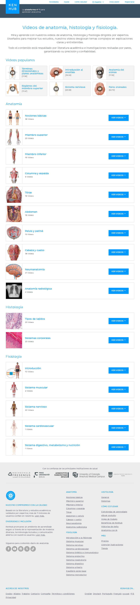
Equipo (9, 594)
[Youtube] (14, 549)
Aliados (17, 594)
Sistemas (105, 501)
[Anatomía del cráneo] (100, 73)
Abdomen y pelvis (75, 516)
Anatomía (71, 492)
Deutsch (97, 594)
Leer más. (39, 516)
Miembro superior (75, 501)
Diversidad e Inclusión (18, 521)
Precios (105, 541)
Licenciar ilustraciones (112, 545)
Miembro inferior (74, 505)
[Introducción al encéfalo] (56, 73)
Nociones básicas (74, 497)
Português (107, 594)
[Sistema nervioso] (56, 89)
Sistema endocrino (75, 556)
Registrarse (129, 2)
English (88, 594)
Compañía (45, 594)
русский (125, 594)
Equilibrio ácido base (76, 571)
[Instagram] (21, 549)
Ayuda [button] (66, 2)
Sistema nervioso (74, 545)
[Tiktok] (33, 549)
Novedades (54, 2)
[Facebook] (8, 549)
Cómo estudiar (81, 2)
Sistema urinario (74, 567)
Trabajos (26, 594)
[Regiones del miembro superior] (13, 89)
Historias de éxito (110, 527)
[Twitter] (27, 549)
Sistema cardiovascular (77, 549)
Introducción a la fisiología (79, 538)
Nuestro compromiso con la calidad (26, 505)
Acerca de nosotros (17, 588)
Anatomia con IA (109, 530)
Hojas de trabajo (109, 519)
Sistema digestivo (75, 564)
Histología (107, 492)
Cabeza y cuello (73, 520)
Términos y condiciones (63, 594)
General (105, 497)
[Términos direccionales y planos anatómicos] (13, 73)
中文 (132, 594)
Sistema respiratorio (76, 560)
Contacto (35, 594)
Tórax (69, 512)
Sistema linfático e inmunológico (82, 553)
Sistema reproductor (76, 575)
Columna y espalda (75, 509)
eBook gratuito (108, 516)
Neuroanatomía (73, 523)
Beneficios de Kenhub (111, 523)
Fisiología (71, 532)
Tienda (104, 549)
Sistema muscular (75, 542)
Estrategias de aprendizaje (114, 512)
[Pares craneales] (100, 89)
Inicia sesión (114, 2)
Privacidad (11, 598)
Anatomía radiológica (76, 527)
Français (117, 594)
